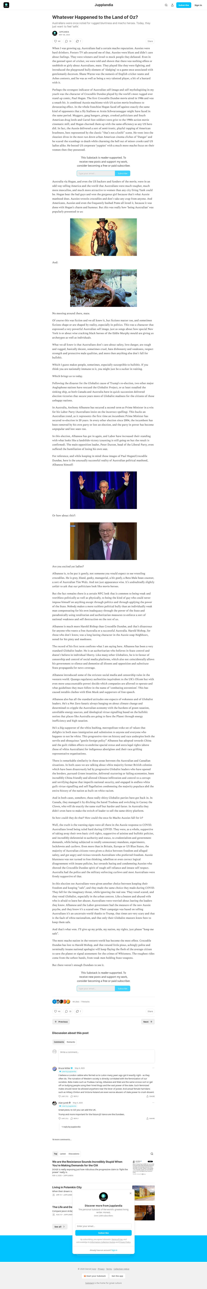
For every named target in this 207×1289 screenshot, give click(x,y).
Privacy (101, 1269)
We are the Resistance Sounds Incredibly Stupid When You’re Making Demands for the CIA (87, 1163)
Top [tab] (55, 1154)
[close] (130, 1193)
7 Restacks (85, 1001)
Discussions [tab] (74, 1154)
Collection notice (121, 1269)
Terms (109, 1269)
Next (146, 1021)
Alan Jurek (63, 1102)
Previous (63, 1021)
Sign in (198, 5)
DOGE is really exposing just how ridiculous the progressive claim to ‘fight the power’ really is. (90, 1171)
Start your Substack (96, 1276)
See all (57, 1226)
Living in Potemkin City (67, 1187)
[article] (103, 1170)
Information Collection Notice (102, 1242)
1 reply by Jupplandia (71, 1127)
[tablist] (64, 1042)
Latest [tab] (63, 1154)
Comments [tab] (59, 1042)
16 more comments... (62, 1139)
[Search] (166, 5)
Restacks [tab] (71, 1042)
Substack (89, 1283)
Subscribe (184, 5)
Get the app (117, 1276)
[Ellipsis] (153, 1068)
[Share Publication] (172, 5)
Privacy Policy (124, 1242)
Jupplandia (64, 32)
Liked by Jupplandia (69, 1071)
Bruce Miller (64, 1068)
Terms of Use (117, 1239)
